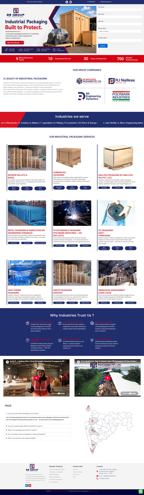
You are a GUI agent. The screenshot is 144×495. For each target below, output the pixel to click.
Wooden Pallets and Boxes (57, 469)
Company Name (102, 37)
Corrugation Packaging (56, 472)
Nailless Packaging (54, 477)
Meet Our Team (77, 472)
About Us (75, 469)
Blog (74, 477)
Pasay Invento (93, 491)
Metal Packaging (54, 474)
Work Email (101, 14)
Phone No (100, 21)
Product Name (102, 28)
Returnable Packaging (55, 479)
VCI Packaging (53, 482)
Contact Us (76, 474)
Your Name (101, 7)
